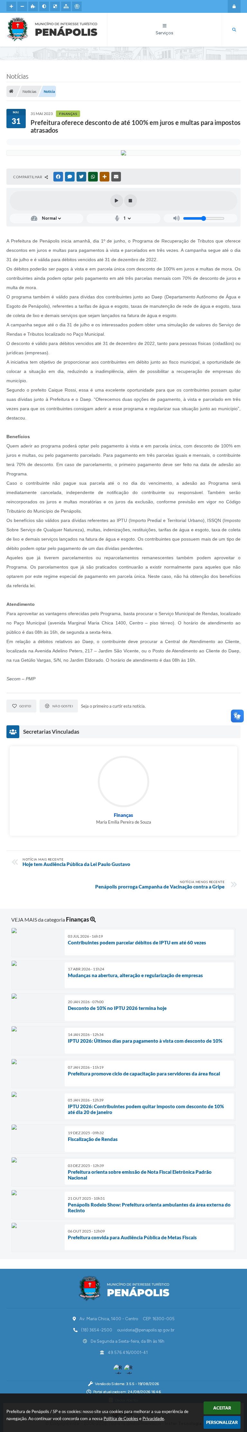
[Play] (116, 200)
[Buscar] (234, 29)
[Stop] (130, 200)
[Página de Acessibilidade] (77, 6)
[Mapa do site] (66, 6)
